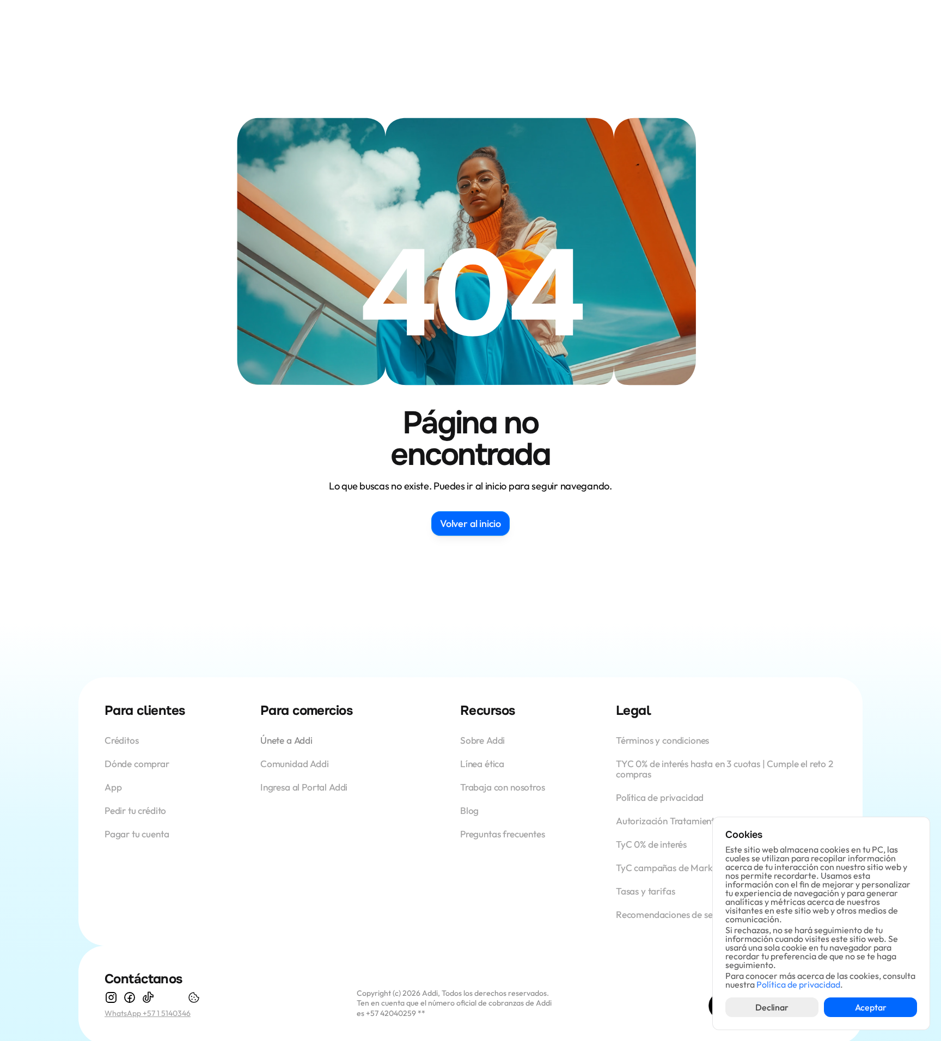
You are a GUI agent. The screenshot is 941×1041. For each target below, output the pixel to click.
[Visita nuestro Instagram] (111, 997)
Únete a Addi (286, 740)
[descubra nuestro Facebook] (129, 997)
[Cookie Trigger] (193, 997)
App (114, 787)
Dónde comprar (137, 763)
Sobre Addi (482, 740)
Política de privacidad (660, 797)
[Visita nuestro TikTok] (148, 997)
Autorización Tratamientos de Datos (689, 820)
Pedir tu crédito (135, 810)
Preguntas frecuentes (502, 834)
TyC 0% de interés (651, 844)
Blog (469, 810)
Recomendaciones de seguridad (680, 914)
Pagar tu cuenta (137, 834)
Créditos (122, 740)
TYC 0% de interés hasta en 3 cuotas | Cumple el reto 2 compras (725, 769)
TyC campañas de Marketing (674, 867)
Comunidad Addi (294, 763)
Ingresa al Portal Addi (303, 787)
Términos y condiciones (662, 740)
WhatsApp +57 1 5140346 (148, 1013)
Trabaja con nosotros (502, 787)
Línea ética (482, 763)
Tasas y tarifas (645, 891)
